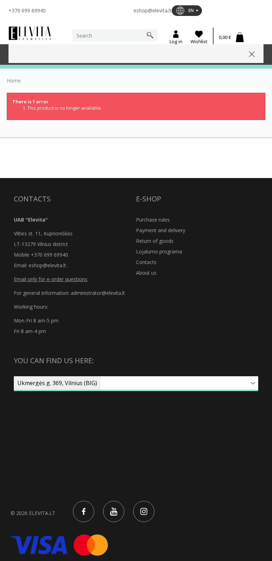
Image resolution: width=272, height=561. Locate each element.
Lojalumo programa (159, 251)
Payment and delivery (160, 230)
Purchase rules (153, 219)
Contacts (146, 262)
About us (146, 272)
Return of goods (155, 240)
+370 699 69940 (27, 10)
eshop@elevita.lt (153, 10)
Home (14, 81)
